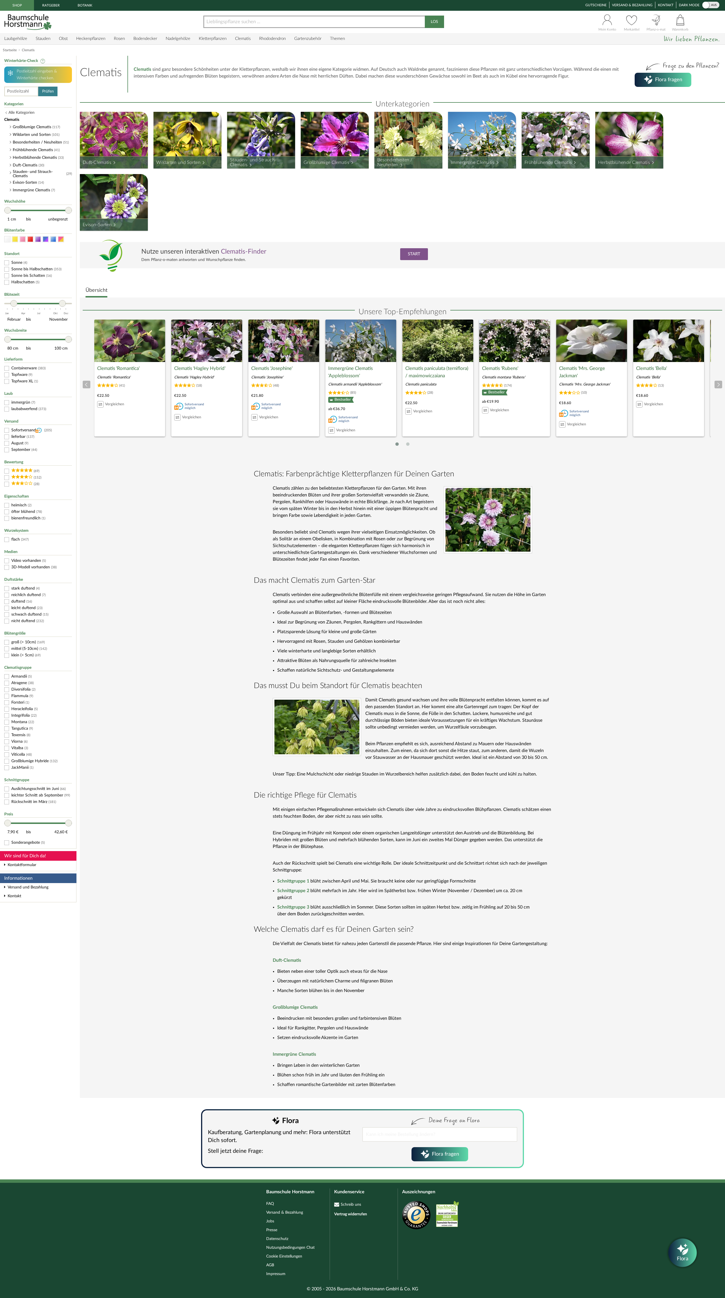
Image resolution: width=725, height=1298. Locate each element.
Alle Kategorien (21, 113)
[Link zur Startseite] (28, 22)
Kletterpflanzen (213, 39)
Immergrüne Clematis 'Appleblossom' (350, 372)
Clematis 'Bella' (651, 368)
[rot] (30, 239)
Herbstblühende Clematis (624, 162)
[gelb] (15, 239)
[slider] (7, 210)
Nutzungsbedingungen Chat (290, 1248)
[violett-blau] (45, 239)
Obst (63, 39)
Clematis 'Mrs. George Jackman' (582, 372)
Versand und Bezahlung (28, 887)
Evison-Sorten (97, 224)
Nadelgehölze (178, 39)
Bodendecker (145, 39)
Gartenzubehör (307, 39)
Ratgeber (51, 5)
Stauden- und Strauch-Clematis (253, 162)
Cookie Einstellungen (284, 1256)
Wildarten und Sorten (178, 162)
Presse (271, 1230)
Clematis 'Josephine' (272, 368)
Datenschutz (277, 1239)
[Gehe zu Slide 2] (407, 444)
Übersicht (96, 290)
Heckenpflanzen (90, 39)
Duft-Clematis (97, 162)
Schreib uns (351, 1205)
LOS (434, 22)
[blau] (53, 239)
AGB (270, 1265)
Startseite (10, 50)
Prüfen (48, 91)
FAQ (270, 1204)
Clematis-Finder (243, 251)
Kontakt (665, 5)
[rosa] (23, 239)
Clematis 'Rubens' (500, 368)
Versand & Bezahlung (632, 5)
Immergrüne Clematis (472, 162)
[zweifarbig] (61, 239)
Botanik (85, 5)
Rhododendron (272, 39)
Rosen (119, 39)
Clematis (243, 39)
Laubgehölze (15, 39)
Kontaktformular (22, 865)
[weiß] (7, 239)
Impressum (275, 1274)
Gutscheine (596, 5)
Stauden (43, 39)
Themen (337, 39)
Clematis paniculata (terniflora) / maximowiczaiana (436, 372)
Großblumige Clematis (326, 162)
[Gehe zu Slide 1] (397, 444)
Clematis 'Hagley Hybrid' (199, 368)
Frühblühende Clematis (548, 162)
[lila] (38, 239)
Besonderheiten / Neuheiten (395, 162)
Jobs (270, 1221)
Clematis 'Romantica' (118, 368)
